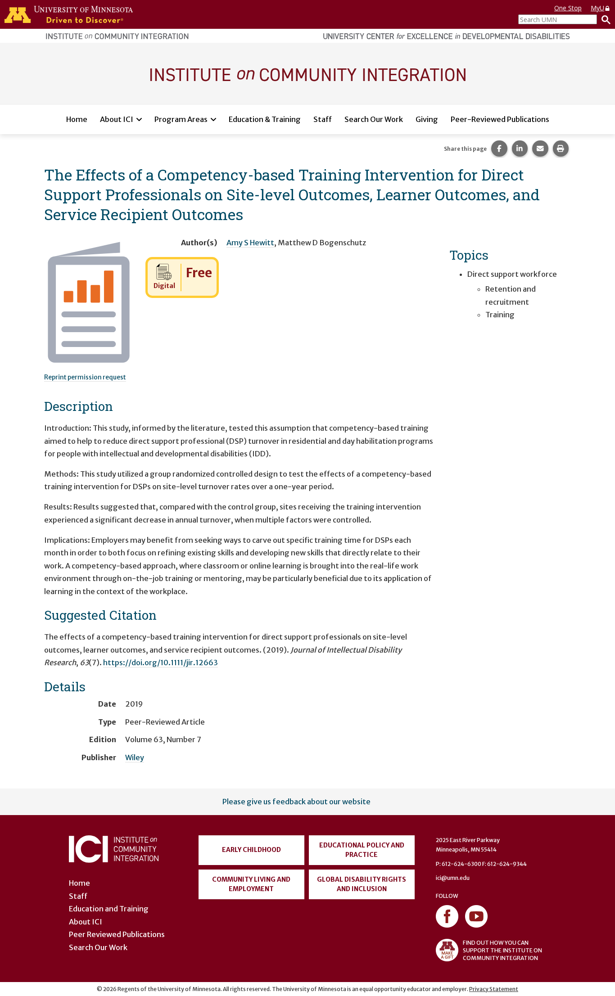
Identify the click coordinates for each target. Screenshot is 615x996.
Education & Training (265, 119)
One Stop (568, 8)
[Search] (603, 19)
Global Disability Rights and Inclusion (361, 884)
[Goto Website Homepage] (307, 73)
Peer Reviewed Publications (117, 934)
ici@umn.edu (453, 877)
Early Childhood (251, 850)
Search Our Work (373, 119)
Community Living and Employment (251, 884)
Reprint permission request (85, 377)
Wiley (134, 757)
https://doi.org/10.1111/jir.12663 (160, 662)
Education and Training (109, 908)
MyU (597, 8)
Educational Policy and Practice (361, 850)
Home (76, 119)
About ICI (116, 119)
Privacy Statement (493, 989)
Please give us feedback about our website (296, 801)
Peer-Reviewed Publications (500, 119)
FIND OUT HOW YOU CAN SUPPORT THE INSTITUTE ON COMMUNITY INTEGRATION (502, 950)
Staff (322, 119)
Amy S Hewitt (250, 242)
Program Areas (181, 119)
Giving (427, 119)
